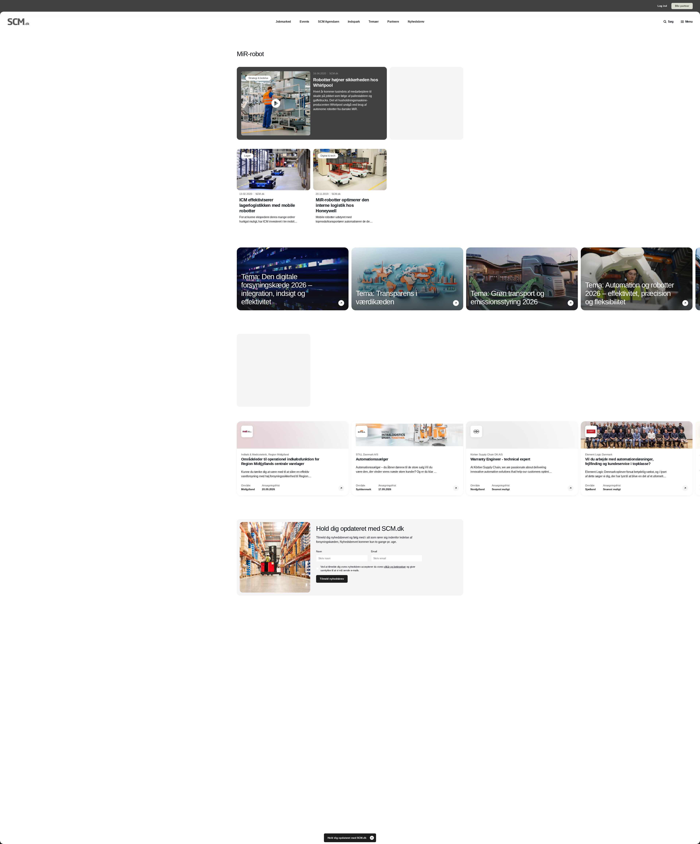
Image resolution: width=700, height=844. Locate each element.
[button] (341, 303)
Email (374, 551)
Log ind (662, 5)
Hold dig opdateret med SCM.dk (347, 837)
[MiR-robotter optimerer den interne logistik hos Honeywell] (350, 186)
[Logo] (18, 21)
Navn (319, 551)
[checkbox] (317, 568)
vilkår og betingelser (395, 566)
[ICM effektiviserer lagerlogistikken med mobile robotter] (273, 186)
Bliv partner (682, 5)
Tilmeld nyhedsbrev (332, 578)
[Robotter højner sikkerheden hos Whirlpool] (312, 103)
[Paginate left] (239, 278)
